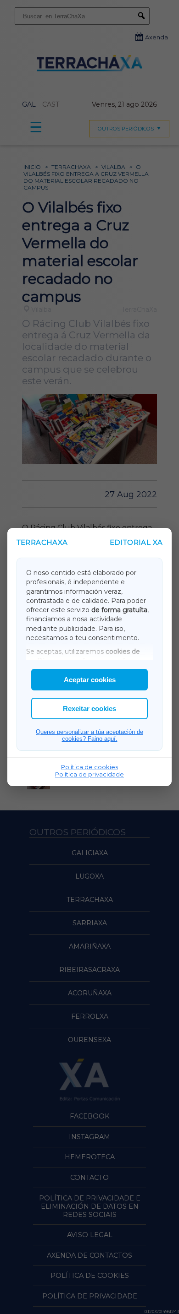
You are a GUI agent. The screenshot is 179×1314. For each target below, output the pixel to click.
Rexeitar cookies (89, 708)
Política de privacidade (89, 774)
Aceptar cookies (90, 680)
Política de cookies (89, 767)
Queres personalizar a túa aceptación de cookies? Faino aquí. (89, 735)
